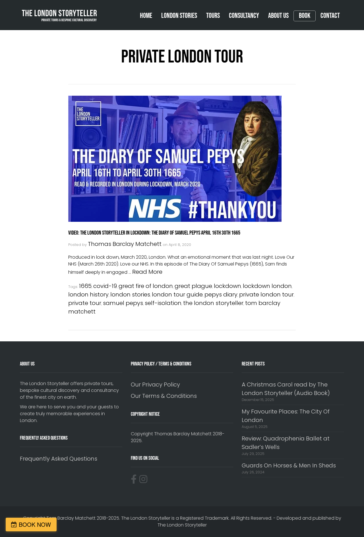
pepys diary (220, 294)
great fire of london (146, 286)
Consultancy (244, 15)
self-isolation (163, 303)
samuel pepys (123, 303)
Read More (147, 272)
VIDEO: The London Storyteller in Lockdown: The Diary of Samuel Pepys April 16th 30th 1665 (154, 232)
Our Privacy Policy (155, 384)
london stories (130, 294)
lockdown (227, 286)
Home (146, 15)
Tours (213, 15)
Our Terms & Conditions (164, 396)
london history (88, 294)
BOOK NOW (35, 524)
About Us (278, 15)
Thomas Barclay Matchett (125, 244)
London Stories (179, 15)
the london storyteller (213, 303)
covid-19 (105, 286)
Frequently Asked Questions (58, 459)
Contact (330, 15)
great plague (193, 286)
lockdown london (267, 286)
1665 (85, 286)
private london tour (266, 294)
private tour (84, 303)
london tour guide (177, 294)
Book (304, 16)
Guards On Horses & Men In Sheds (289, 465)
